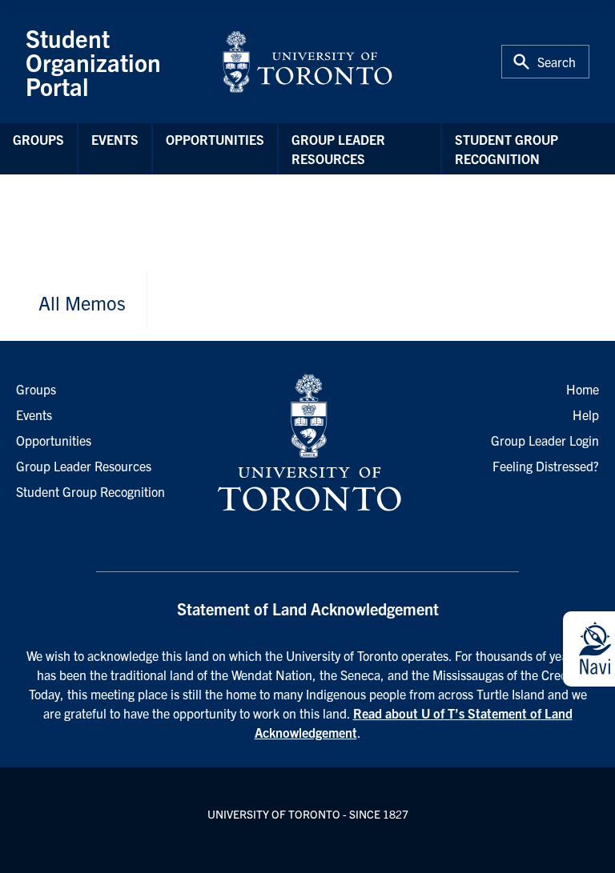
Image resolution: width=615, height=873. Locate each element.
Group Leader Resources (338, 148)
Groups (38, 139)
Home (582, 389)
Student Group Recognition (506, 148)
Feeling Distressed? (545, 466)
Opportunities (215, 139)
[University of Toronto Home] (307, 62)
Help (586, 414)
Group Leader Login (545, 440)
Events (115, 139)
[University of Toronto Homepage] (307, 443)
